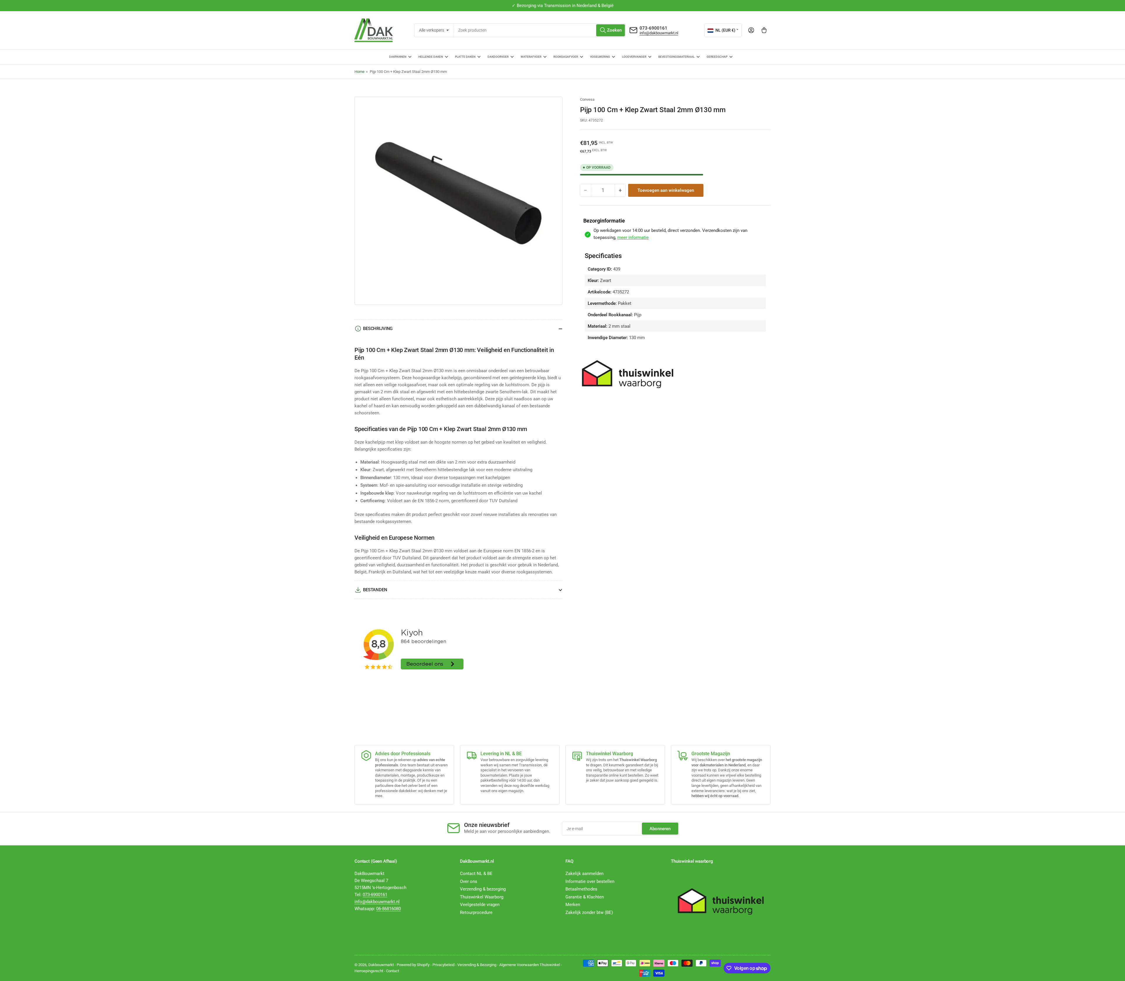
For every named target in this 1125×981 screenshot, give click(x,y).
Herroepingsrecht (368, 971)
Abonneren (660, 828)
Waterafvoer (531, 56)
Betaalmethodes (581, 889)
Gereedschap (717, 56)
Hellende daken (430, 56)
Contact (392, 971)
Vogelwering (600, 56)
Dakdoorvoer (498, 56)
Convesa (587, 99)
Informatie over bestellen (589, 881)
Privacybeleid (443, 965)
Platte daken (465, 56)
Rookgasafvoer (565, 56)
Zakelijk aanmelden (584, 873)
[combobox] (540, 30)
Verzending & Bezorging (476, 965)
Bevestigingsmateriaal (676, 56)
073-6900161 (653, 28)
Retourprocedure (476, 912)
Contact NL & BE (476, 873)
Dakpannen (397, 56)
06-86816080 (388, 908)
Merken (572, 904)
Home (359, 71)
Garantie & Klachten (584, 897)
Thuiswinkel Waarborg (481, 897)
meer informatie (633, 237)
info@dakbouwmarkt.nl (659, 33)
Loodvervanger (634, 56)
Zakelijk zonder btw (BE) (589, 912)
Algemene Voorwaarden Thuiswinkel (529, 965)
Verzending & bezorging (483, 889)
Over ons (468, 881)
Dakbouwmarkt (381, 965)
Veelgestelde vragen (480, 904)
